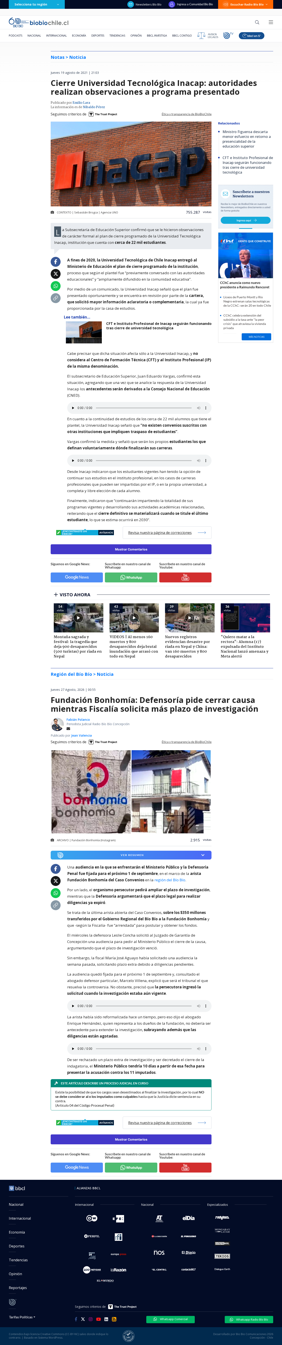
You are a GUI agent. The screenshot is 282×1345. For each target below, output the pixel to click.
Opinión (136, 35)
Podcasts (15, 35)
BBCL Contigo (182, 35)
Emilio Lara (81, 103)
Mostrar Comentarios (131, 549)
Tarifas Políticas (21, 1317)
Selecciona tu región (31, 4)
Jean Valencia (81, 735)
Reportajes (18, 1287)
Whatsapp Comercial (173, 1319)
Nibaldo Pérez (94, 107)
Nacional (34, 35)
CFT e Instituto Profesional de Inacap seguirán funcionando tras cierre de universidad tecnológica (159, 325)
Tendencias (117, 35)
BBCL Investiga (157, 35)
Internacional (56, 35)
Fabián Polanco (78, 719)
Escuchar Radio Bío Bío (247, 4)
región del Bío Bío (169, 879)
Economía (79, 35)
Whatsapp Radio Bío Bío (252, 1319)
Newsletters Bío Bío (148, 4)
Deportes (97, 35)
